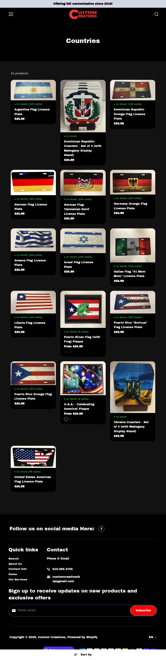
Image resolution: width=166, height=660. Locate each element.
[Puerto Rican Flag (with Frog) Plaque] (83, 309)
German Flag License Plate (30, 207)
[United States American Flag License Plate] (33, 457)
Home (13, 574)
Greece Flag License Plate (30, 262)
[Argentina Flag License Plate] (33, 90)
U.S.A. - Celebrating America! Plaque (79, 406)
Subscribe (143, 610)
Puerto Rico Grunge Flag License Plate (33, 396)
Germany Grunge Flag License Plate (130, 206)
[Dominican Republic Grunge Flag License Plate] (132, 90)
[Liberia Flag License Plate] (33, 302)
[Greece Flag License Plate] (33, 239)
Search (14, 558)
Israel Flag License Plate (78, 264)
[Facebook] (101, 529)
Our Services (18, 579)
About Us (15, 564)
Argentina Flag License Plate (32, 112)
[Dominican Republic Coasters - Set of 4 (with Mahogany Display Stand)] (83, 106)
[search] (156, 14)
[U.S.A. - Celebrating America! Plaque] (83, 378)
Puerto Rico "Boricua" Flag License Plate (130, 325)
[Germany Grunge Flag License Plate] (132, 182)
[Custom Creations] (83, 14)
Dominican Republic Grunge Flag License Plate (129, 114)
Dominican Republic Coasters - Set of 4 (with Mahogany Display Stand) (82, 148)
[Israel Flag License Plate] (83, 240)
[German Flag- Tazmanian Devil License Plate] (83, 183)
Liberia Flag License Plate (29, 325)
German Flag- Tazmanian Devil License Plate (76, 209)
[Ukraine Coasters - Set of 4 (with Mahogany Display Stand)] (132, 387)
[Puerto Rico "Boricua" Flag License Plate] (132, 302)
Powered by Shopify (82, 637)
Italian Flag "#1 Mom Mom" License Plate (129, 274)
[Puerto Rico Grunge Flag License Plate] (33, 373)
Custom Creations (51, 637)
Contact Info (18, 569)
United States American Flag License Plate (32, 479)
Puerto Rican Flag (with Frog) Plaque (82, 339)
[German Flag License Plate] (33, 182)
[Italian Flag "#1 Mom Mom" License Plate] (132, 245)
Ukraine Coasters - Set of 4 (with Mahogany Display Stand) (131, 427)
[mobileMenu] (10, 14)
